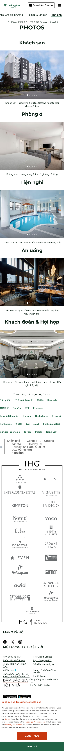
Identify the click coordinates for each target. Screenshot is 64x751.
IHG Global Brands (42, 656)
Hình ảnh (56, 14)
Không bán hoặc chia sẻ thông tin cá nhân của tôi (16, 675)
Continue (32, 735)
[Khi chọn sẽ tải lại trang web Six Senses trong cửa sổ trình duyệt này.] (20, 478)
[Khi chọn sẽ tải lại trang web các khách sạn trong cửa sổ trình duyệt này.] (51, 478)
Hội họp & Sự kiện (37, 14)
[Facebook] (5, 642)
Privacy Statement (13, 724)
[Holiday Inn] (11, 6)
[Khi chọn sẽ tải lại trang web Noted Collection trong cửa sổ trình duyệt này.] (20, 518)
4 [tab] (34, 95)
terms (8, 718)
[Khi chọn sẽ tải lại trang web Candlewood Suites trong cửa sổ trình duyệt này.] (32, 610)
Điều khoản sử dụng (43, 664)
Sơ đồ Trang (39, 676)
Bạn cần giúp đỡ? (42, 660)
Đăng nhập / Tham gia (43, 5)
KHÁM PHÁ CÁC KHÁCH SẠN (15, 665)
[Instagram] (20, 642)
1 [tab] (27, 95)
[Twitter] (12, 642)
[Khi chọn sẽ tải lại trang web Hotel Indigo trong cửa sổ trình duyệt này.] (51, 504)
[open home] (2, 447)
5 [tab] (36, 95)
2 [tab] (29, 95)
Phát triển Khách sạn (14, 660)
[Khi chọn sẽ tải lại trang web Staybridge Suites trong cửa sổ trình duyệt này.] (20, 597)
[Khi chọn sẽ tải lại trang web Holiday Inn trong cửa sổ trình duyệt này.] (20, 571)
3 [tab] (32, 95)
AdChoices (8, 670)
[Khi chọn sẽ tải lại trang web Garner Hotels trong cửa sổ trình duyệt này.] (51, 571)
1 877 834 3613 (40, 684)
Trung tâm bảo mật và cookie (45, 671)
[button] (59, 5)
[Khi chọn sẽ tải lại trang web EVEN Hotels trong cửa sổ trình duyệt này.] (20, 557)
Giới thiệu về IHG (12, 656)
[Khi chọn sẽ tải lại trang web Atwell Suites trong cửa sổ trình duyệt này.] (51, 584)
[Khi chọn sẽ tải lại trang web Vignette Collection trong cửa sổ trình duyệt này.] (51, 491)
